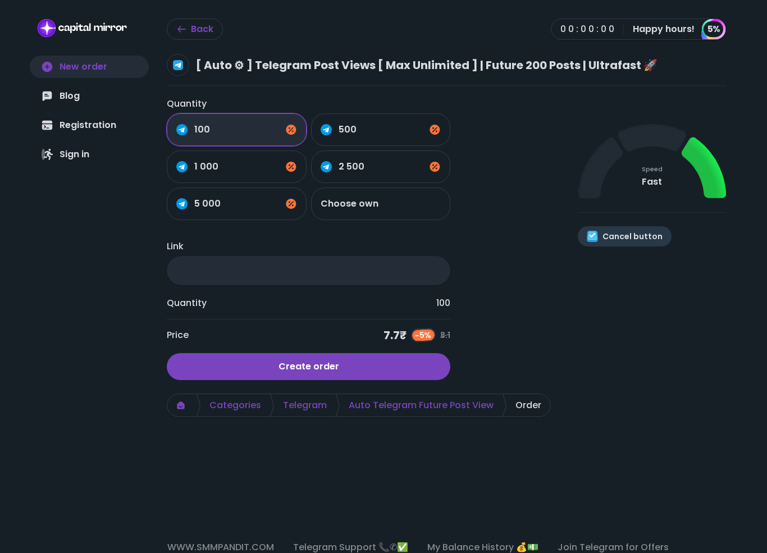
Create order (309, 366)
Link (175, 246)
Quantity (187, 103)
